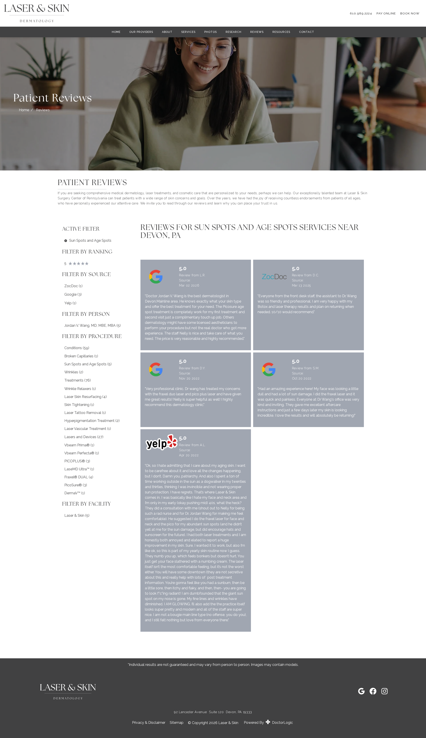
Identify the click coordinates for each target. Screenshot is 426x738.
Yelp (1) (70, 303)
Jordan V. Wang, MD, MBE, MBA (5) (92, 325)
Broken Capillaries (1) (81, 356)
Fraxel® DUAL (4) (78, 477)
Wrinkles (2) (73, 372)
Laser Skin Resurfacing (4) (85, 397)
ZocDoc (311, 280)
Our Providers (141, 32)
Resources (281, 32)
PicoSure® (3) (75, 485)
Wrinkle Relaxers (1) (80, 389)
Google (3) (73, 294)
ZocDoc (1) (73, 286)
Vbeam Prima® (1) (79, 445)
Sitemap (176, 723)
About (167, 32)
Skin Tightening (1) (79, 405)
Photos (210, 32)
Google (197, 280)
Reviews (257, 32)
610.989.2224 (361, 13)
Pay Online (386, 13)
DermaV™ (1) (74, 493)
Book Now (409, 13)
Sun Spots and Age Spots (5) (88, 364)
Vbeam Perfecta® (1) (81, 453)
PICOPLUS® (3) (77, 461)
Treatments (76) (77, 380)
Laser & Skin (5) (76, 515)
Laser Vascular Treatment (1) (87, 429)
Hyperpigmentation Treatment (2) (92, 421)
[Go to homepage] (171, 13)
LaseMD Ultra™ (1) (79, 469)
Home (116, 32)
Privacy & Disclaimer (148, 723)
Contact (306, 32)
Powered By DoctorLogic (268, 722)
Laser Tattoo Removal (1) (85, 413)
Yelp (195, 450)
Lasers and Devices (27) (83, 437)
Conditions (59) (76, 348)
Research (233, 32)
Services (188, 32)
